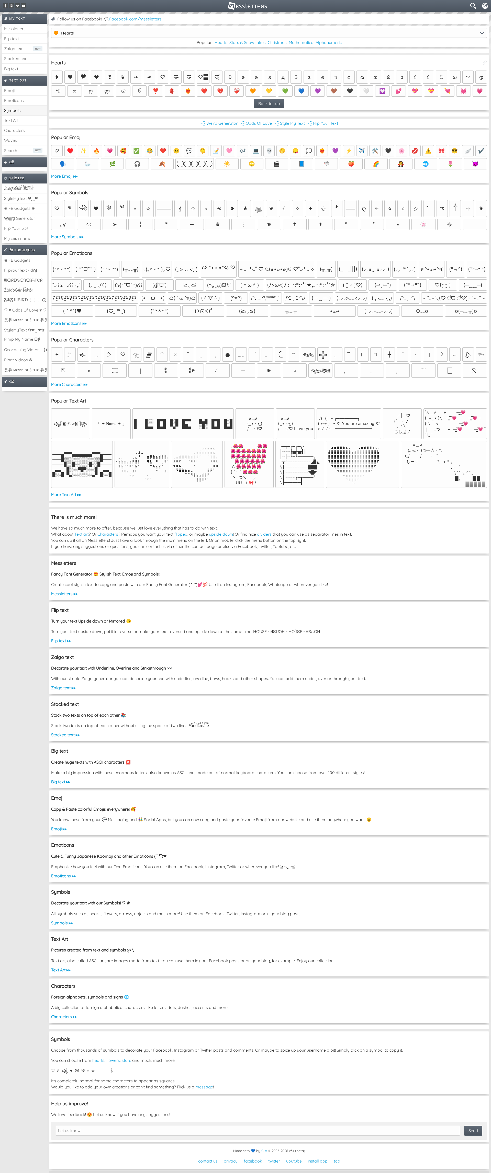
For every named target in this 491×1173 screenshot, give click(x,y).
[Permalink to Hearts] (485, 63)
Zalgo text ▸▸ (63, 687)
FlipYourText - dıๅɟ (20, 270)
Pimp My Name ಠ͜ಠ (22, 339)
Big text (11, 68)
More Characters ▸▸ (69, 384)
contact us (208, 1161)
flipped (180, 534)
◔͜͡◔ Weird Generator (219, 123)
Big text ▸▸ (60, 781)
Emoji (9, 90)
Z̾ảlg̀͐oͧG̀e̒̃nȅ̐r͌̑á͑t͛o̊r (18, 290)
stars (126, 1060)
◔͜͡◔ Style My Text (289, 123)
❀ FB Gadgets (17, 260)
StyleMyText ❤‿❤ (21, 198)
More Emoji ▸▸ (64, 176)
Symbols (12, 110)
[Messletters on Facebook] (5, 5)
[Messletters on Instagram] (11, 5)
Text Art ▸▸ (61, 969)
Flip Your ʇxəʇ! (16, 228)
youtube (294, 1161)
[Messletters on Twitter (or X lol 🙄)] (17, 5)
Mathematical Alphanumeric (315, 42)
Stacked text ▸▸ (65, 734)
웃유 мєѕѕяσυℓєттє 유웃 (25, 319)
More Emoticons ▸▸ (69, 323)
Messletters (15, 28)
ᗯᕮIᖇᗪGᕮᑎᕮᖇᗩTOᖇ (23, 280)
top (337, 1161)
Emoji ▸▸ (59, 828)
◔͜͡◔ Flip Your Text (322, 123)
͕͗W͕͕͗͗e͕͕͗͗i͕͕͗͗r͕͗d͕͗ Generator (19, 218)
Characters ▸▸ (64, 1016)
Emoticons (14, 100)
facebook (253, 1161)
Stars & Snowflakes (247, 42)
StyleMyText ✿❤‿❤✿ (24, 329)
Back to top (269, 103)
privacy (231, 1161)
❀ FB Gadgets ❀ (19, 208)
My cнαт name (17, 238)
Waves (10, 140)
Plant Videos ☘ (18, 359)
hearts (98, 1060)
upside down (221, 534)
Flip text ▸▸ (61, 640)
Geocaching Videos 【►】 (25, 349)
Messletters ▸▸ (64, 593)
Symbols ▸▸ (62, 922)
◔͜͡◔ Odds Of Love (256, 123)
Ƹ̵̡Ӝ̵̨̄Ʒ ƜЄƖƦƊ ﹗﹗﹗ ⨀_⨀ (25, 299)
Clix (264, 1151)
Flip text (11, 38)
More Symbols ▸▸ (67, 236)
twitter (274, 1161)
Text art (81, 534)
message (204, 1086)
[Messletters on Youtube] (23, 5)
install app (318, 1161)
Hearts (221, 42)
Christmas (277, 42)
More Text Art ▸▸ (66, 494)
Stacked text (16, 58)
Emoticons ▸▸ (63, 875)
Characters (14, 130)
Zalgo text (14, 48)
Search (10, 150)
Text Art (11, 120)
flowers (113, 1060)
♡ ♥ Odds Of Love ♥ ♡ (25, 310)
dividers (264, 534)
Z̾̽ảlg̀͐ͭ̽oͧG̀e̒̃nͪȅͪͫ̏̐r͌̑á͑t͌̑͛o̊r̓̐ (18, 188)
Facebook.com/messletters (135, 18)
